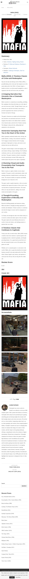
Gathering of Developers (14, 70)
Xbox (4, 66)
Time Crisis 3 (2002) (6, 561)
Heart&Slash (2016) (6, 510)
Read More (18, 577)
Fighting (14, 61)
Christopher (9, 14)
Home (3, 7)
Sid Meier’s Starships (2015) (8, 547)
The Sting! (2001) (6, 533)
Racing (18, 61)
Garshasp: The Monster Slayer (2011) (10, 506)
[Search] (27, 2)
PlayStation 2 (23, 64)
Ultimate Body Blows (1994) (8, 537)
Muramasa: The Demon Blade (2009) (10, 516)
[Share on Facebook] (13, 399)
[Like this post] (11, 399)
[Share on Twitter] (14, 399)
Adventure (9, 61)
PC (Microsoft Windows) (13, 64)
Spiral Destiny (5, 550)
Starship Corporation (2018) (8, 513)
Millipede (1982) (5, 540)
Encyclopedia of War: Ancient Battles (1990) (11, 500)
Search (3, 483)
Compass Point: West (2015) (8, 554)
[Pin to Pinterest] (16, 399)
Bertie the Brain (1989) (7, 503)
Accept (11, 577)
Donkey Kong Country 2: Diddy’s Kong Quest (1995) (13, 544)
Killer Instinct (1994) (6, 527)
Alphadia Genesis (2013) (7, 523)
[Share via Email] (17, 399)
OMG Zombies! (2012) (7, 530)
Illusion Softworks (13, 68)
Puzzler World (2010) (6, 557)
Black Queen (4, 520)
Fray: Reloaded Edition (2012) (8, 496)
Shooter (22, 61)
